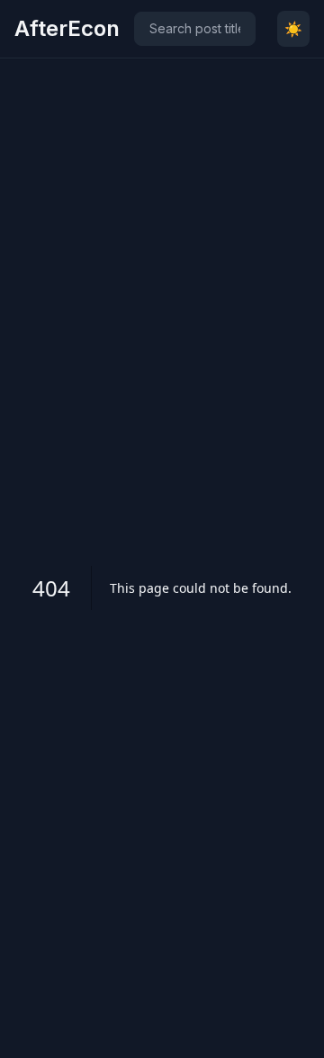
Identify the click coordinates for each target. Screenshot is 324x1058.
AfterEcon (67, 28)
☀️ (293, 29)
